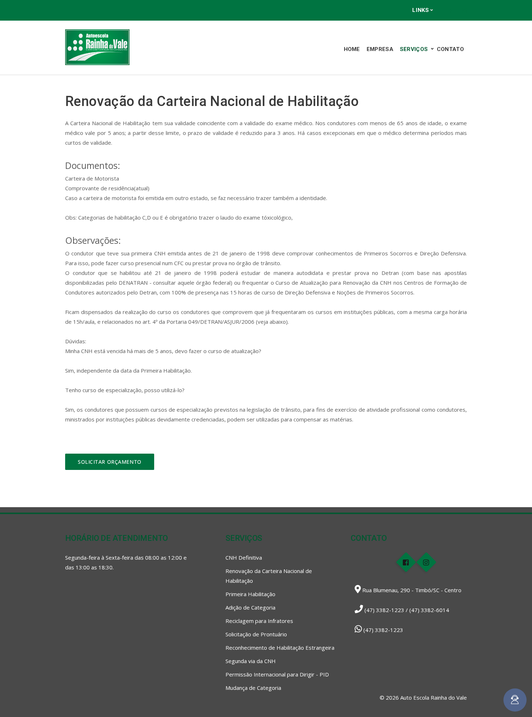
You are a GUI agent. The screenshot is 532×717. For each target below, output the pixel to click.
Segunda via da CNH (250, 661)
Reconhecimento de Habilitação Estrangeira (279, 647)
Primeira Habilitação (250, 594)
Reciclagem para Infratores (259, 620)
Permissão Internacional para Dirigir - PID (277, 674)
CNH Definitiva (243, 557)
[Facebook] (449, 10)
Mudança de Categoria (253, 687)
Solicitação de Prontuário (256, 634)
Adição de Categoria (250, 607)
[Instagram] (464, 10)
